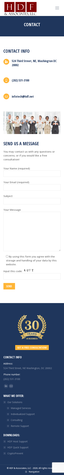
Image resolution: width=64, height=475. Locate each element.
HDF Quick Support (18, 447)
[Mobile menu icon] (57, 8)
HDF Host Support (17, 441)
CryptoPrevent (15, 453)
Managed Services (21, 408)
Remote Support (20, 426)
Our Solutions (14, 402)
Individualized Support (23, 414)
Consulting (16, 420)
